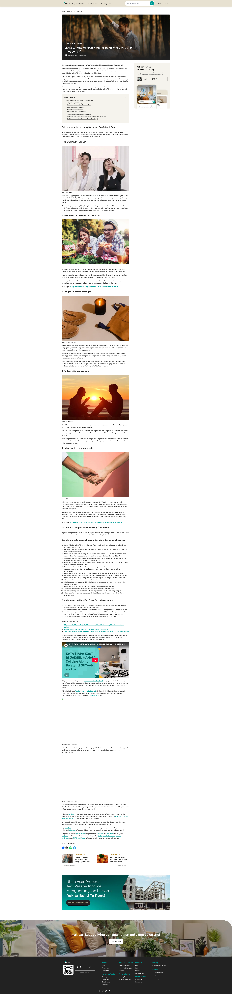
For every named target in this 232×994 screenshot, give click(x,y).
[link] (155, 79)
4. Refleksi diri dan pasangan (75, 109)
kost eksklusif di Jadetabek (93, 681)
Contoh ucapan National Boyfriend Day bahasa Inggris (82, 119)
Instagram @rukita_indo (106, 836)
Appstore (110, 834)
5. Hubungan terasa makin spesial (76, 111)
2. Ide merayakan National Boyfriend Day (79, 105)
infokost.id (72, 830)
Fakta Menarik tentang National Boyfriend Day (79, 100)
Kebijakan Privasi (93, 990)
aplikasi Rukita (80, 834)
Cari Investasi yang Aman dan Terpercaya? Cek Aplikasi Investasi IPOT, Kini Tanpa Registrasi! (96, 631)
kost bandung (120, 816)
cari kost (71, 814)
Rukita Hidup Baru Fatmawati (85, 691)
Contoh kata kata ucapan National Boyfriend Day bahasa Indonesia (86, 117)
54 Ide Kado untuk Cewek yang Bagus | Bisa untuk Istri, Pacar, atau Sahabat (95, 522)
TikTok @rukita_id (79, 838)
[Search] (152, 3)
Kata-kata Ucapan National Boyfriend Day (78, 114)
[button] (162, 3)
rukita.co (65, 836)
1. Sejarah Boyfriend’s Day (74, 103)
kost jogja (72, 818)
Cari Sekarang (116, 941)
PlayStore (100, 834)
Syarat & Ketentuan (83, 990)
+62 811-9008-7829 (160, 966)
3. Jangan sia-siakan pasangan (76, 107)
